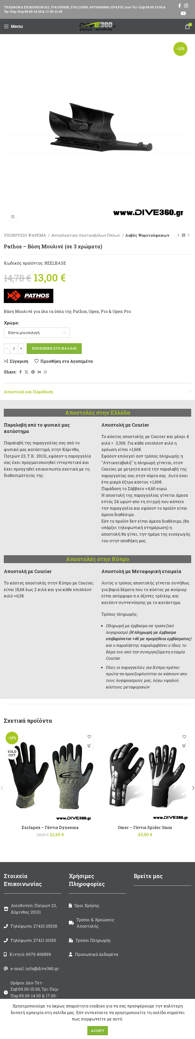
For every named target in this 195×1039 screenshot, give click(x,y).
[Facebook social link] (180, 5)
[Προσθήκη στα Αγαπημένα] (89, 736)
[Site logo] (97, 25)
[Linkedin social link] (39, 372)
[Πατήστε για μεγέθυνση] (13, 217)
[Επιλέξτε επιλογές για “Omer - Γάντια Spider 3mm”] (184, 745)
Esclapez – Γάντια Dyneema (50, 827)
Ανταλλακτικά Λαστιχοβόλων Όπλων (86, 235)
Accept (97, 1031)
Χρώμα (11, 322)
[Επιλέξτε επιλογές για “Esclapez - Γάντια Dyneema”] (89, 745)
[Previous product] (178, 235)
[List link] (32, 926)
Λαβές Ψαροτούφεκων (147, 235)
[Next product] (188, 235)
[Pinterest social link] (33, 372)
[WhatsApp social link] (45, 372)
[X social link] (26, 372)
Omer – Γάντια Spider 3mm (145, 827)
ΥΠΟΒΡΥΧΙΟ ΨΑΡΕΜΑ (25, 235)
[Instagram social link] (186, 5)
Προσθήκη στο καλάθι (54, 348)
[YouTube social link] (183, 13)
